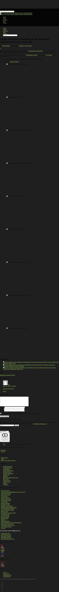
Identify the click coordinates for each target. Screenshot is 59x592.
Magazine (3, 450)
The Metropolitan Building (8, 508)
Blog (4, 32)
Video (2, 459)
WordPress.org (7, 576)
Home (4, 28)
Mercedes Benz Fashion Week (9, 507)
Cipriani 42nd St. (5, 497)
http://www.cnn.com (8, 388)
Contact (5, 22)
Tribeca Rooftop (5, 521)
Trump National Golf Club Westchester (11, 522)
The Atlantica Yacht (6, 493)
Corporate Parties (7, 468)
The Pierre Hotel (5, 514)
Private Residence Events (7, 539)
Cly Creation (48, 55)
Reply (4, 391)
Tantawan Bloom (14, 61)
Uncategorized (7, 481)
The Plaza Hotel (5, 515)
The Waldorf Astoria (6, 526)
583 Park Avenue (5, 490)
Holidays (5, 476)
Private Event (6, 480)
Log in (5, 572)
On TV (3, 451)
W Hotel (3, 528)
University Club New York (8, 525)
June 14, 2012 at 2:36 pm (9, 386)
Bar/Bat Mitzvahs (7, 466)
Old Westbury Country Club (8, 513)
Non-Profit (6, 479)
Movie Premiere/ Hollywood (10, 477)
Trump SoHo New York (7, 524)
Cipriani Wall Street (6, 499)
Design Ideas (4, 457)
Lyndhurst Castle (5, 504)
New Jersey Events (6, 536)
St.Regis (3, 519)
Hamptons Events (5, 533)
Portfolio (5, 31)
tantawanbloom (6, 45)
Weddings (21, 45)
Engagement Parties (8, 470)
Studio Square (4, 518)
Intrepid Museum (5, 503)
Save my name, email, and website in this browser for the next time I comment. (22, 413)
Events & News (7, 472)
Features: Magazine (8, 473)
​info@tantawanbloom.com (40, 423)
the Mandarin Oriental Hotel (35, 51)
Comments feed (7, 575)
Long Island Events (6, 534)
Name (2, 407)
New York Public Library (7, 510)
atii (9, 384)
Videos (5, 483)
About (4, 29)
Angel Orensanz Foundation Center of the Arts (13, 492)
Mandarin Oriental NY (6, 375)
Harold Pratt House (6, 500)
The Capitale (4, 496)
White (13, 375)
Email (2, 409)
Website (2, 410)
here (4, 444)
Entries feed (6, 573)
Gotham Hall (4, 501)
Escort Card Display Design (8, 460)
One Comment (28, 45)
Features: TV (6, 474)
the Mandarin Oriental (32, 55)
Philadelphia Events (6, 537)
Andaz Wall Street (5, 494)
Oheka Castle (4, 511)
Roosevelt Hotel (5, 517)
